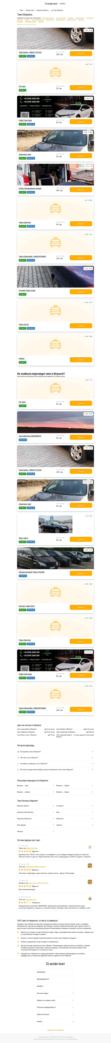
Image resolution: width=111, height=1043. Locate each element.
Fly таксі (22, 86)
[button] (91, 174)
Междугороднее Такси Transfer (32, 572)
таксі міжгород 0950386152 (30, 436)
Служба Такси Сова (27, 290)
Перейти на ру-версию (55, 1030)
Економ (27, 20)
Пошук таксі (30, 10)
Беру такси (23, 538)
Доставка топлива (30, 21)
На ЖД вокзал (80, 18)
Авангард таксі (25, 154)
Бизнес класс (50, 20)
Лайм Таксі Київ (25, 120)
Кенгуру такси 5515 (27, 606)
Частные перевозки (38, 20)
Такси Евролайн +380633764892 (32, 256)
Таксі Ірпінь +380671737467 (30, 52)
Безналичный (60, 20)
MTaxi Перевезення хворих (30, 188)
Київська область (43, 10)
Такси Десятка (25, 222)
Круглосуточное (61, 18)
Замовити (81, 53)
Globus (21, 358)
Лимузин (41, 21)
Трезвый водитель (48, 18)
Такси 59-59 (24, 324)
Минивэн (70, 18)
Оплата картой (71, 20)
